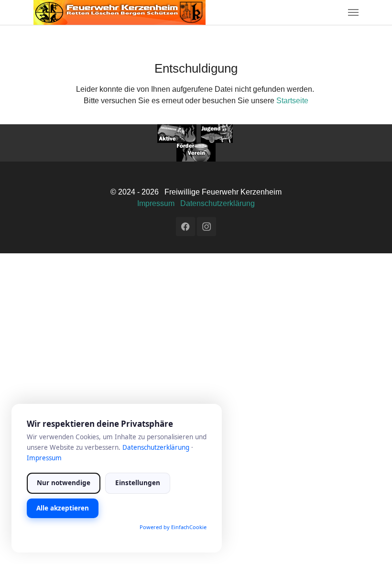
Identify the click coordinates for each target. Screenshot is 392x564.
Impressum (155, 203)
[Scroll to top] (370, 542)
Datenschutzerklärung (217, 203)
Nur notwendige (63, 482)
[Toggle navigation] (353, 12)
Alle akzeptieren (62, 508)
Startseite (292, 101)
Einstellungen (137, 482)
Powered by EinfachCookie (173, 527)
